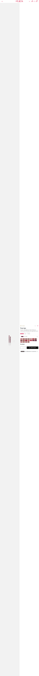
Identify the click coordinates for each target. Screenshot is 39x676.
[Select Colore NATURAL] (21, 340)
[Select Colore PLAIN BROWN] (26, 339)
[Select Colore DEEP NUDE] (28, 342)
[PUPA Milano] (19, 1)
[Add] (25, 348)
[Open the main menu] (2, 1)
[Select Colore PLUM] (35, 340)
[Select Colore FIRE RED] (26, 340)
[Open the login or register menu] (32, 1)
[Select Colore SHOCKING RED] (33, 339)
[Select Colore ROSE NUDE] (21, 342)
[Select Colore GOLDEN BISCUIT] (24, 339)
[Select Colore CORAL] (28, 340)
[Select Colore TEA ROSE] (21, 339)
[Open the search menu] (29, 1)
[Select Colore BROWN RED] (31, 339)
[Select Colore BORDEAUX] (33, 340)
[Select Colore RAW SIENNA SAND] (28, 339)
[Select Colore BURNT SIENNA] (35, 339)
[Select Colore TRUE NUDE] (24, 342)
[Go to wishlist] (34, 1)
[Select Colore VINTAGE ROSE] (26, 342)
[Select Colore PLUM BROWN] (24, 340)
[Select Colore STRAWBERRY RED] (31, 340)
